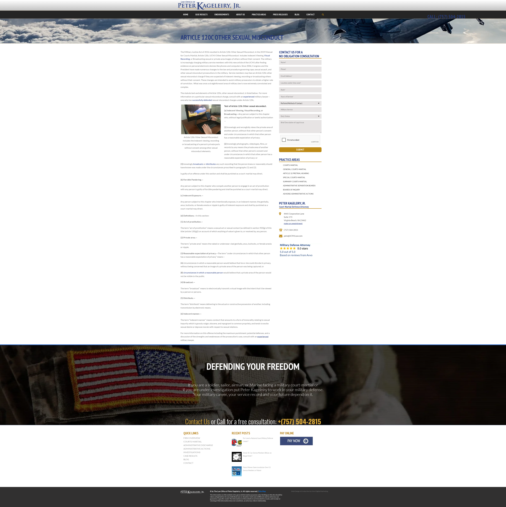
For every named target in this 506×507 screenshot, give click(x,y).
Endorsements (222, 14)
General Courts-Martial (294, 169)
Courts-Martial (290, 165)
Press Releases (280, 14)
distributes (211, 164)
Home (185, 14)
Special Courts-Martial (294, 177)
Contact (310, 14)
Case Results (201, 14)
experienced (248, 96)
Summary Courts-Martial (295, 181)
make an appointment (293, 223)
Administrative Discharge (198, 445)
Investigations (191, 452)
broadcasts (198, 164)
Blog (297, 14)
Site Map (262, 491)
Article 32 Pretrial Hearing (296, 173)
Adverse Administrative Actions (298, 194)
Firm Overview (191, 438)
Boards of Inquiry (291, 190)
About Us (240, 14)
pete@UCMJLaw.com (293, 236)
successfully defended (202, 100)
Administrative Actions (196, 449)
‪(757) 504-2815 (452, 17)
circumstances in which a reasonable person (203, 272)
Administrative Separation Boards (299, 186)
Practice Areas (259, 14)
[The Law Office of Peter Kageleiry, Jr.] (211, 5)
